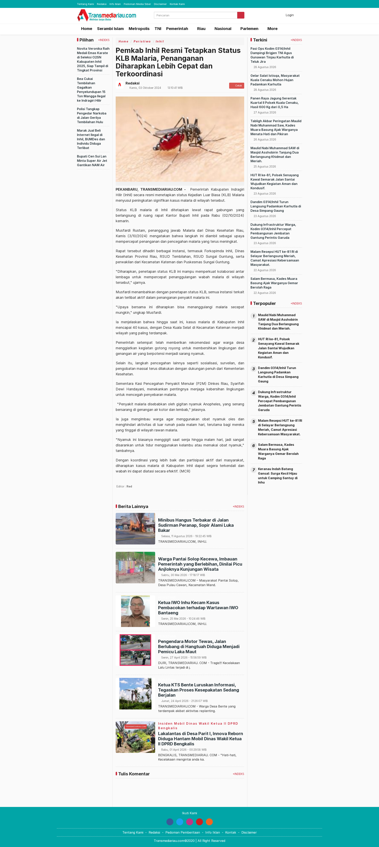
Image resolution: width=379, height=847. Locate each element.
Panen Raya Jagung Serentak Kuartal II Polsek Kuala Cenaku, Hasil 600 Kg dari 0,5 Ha (274, 102)
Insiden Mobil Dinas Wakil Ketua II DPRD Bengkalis (198, 725)
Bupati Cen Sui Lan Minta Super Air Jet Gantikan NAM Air (92, 160)
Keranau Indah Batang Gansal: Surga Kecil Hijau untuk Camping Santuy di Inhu (277, 475)
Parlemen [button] (249, 28)
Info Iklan (115, 4)
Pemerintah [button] (177, 28)
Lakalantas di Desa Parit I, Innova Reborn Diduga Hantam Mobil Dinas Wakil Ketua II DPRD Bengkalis (200, 738)
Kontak (230, 832)
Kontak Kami (177, 4)
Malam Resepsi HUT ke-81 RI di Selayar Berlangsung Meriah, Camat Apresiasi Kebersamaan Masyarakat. (280, 427)
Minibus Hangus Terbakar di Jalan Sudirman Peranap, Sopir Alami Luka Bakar (196, 525)
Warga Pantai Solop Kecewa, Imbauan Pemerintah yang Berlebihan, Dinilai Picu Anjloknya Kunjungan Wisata (200, 564)
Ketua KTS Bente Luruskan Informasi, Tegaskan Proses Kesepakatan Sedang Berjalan (198, 690)
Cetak (238, 85)
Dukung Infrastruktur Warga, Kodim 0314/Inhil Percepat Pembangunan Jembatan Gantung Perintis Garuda (279, 401)
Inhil (160, 41)
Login (289, 15)
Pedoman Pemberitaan (182, 832)
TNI (158, 28)
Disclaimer (160, 4)
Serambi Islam (110, 28)
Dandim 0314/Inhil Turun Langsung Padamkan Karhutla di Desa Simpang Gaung (275, 206)
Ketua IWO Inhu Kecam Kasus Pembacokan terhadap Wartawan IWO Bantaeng (198, 607)
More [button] (272, 28)
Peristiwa (142, 41)
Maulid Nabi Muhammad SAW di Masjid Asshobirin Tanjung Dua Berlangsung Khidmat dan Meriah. (278, 322)
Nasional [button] (223, 28)
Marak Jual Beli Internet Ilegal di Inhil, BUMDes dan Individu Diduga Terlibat (91, 139)
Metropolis (139, 28)
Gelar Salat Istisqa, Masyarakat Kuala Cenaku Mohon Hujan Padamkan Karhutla (275, 80)
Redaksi (102, 4)
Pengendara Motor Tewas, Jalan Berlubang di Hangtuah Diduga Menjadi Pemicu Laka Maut (199, 646)
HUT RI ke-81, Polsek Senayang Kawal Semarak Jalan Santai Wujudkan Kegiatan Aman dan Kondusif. (278, 348)
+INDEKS (104, 39)
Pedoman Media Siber (137, 4)
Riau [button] (201, 28)
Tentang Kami (85, 4)
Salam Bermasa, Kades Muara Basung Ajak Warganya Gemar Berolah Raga (274, 283)
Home (86, 28)
